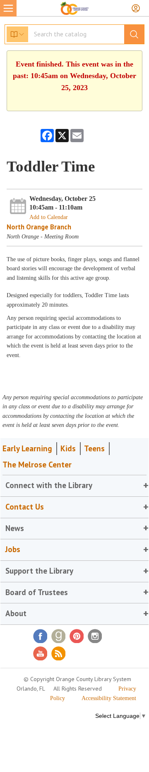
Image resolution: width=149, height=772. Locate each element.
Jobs (12, 549)
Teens (94, 448)
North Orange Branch (39, 226)
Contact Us (24, 507)
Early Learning (27, 448)
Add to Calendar (48, 217)
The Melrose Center (37, 464)
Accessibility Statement (109, 698)
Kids (68, 448)
